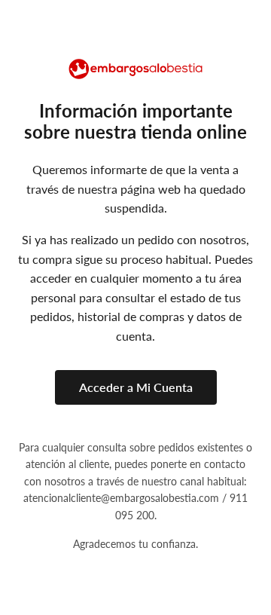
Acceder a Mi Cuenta (136, 387)
